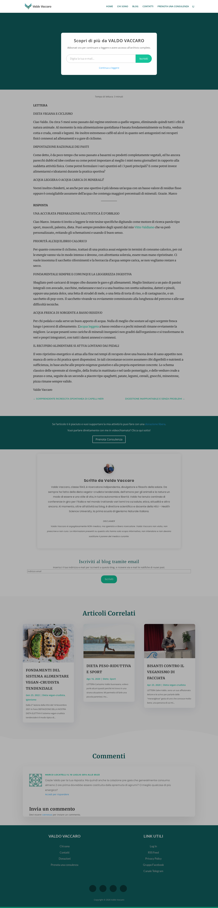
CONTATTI (148, 6)
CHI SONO (122, 6)
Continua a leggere (109, 67)
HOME (109, 6)
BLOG (135, 6)
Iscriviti (143, 58)
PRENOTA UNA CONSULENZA (173, 6)
